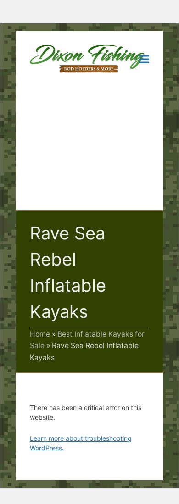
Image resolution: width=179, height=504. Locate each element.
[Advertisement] (89, 148)
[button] (144, 59)
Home (40, 334)
